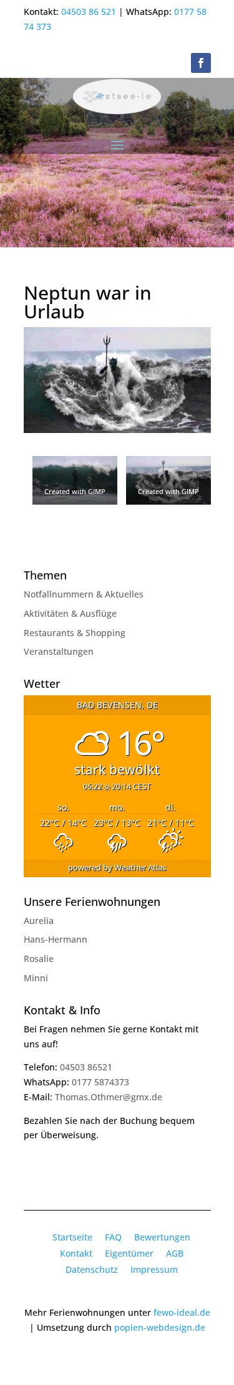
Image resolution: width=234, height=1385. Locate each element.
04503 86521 (86, 1067)
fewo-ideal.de (182, 1312)
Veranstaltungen (59, 651)
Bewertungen (162, 1237)
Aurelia (39, 920)
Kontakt (76, 1253)
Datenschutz (92, 1269)
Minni (36, 978)
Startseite (72, 1237)
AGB (174, 1253)
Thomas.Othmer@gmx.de (108, 1097)
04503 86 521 (88, 11)
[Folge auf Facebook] (201, 63)
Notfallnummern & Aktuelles (84, 594)
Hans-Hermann (55, 939)
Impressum (154, 1269)
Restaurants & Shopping (74, 633)
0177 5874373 (100, 1082)
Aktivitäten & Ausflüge (70, 613)
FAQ (113, 1237)
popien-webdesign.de (159, 1327)
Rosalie (39, 958)
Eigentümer (129, 1253)
